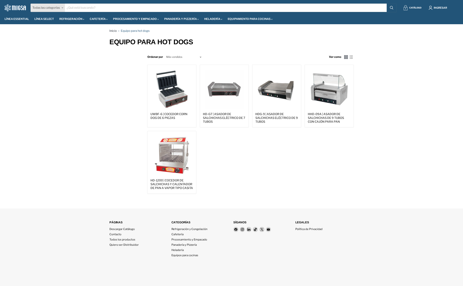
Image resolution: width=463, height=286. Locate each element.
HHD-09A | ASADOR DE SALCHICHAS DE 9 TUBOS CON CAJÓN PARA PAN (326, 117)
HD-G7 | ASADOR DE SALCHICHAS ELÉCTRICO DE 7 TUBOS (224, 117)
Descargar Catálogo (122, 229)
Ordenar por (155, 57)
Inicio (113, 31)
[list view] (351, 57)
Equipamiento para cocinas (249, 19)
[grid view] (346, 57)
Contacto (115, 234)
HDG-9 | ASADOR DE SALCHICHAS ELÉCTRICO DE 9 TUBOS (276, 117)
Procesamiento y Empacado (135, 19)
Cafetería (98, 19)
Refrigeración (71, 19)
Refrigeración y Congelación (189, 229)
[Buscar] (391, 8)
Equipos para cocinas (184, 255)
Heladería (212, 19)
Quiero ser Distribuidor (124, 244)
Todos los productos (122, 239)
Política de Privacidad (308, 229)
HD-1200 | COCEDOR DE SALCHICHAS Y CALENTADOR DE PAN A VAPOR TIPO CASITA (171, 184)
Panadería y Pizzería (180, 19)
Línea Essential (17, 19)
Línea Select (44, 19)
